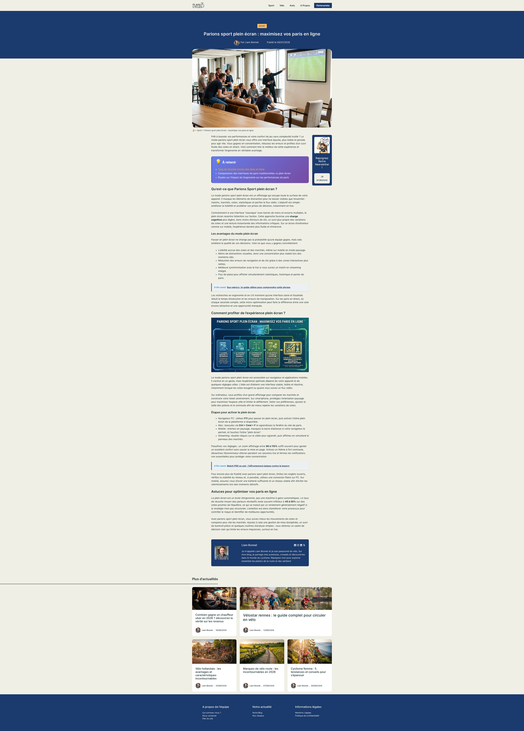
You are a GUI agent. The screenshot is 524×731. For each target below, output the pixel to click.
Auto (292, 5)
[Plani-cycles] (198, 5)
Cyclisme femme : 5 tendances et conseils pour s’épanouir (308, 672)
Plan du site (207, 718)
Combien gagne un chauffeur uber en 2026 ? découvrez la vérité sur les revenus (214, 618)
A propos (305, 5)
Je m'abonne (322, 178)
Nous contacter (209, 715)
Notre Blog (257, 712)
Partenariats (323, 5)
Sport (271, 5)
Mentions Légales (303, 712)
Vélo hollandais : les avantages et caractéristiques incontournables (208, 673)
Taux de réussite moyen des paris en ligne (241, 169)
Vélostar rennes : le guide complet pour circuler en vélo (284, 617)
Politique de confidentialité (307, 715)
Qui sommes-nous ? (211, 712)
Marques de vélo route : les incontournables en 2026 (260, 670)
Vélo (282, 5)
